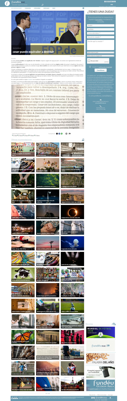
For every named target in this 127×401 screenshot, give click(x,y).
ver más (47, 393)
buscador (99, 19)
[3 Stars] (25, 135)
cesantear (30, 79)
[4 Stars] (31, 135)
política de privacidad (105, 67)
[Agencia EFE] (111, 4)
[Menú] (83, 8)
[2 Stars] (20, 135)
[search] (42, 5)
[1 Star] (14, 135)
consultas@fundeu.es (100, 103)
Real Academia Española (111, 6)
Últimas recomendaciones (21, 139)
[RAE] (115, 4)
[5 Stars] (37, 135)
